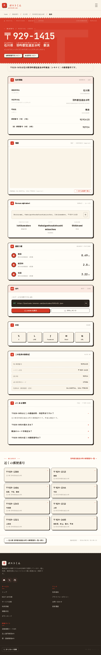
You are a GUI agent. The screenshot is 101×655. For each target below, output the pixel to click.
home (6, 14)
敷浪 (20, 254)
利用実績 (5, 606)
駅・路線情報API (8, 638)
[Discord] (4, 580)
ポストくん (95, 649)
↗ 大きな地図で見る (83, 191)
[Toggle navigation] (96, 5)
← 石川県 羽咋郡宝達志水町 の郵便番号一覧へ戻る (25, 540)
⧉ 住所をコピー (30, 55)
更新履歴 (55, 606)
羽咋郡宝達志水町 (38, 14)
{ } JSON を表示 (30, 311)
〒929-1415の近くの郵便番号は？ (26, 438)
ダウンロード (7, 616)
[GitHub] (15, 580)
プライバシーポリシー (60, 597)
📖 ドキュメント (70, 311)
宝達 (20, 273)
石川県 (25, 14)
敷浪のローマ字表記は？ (21, 431)
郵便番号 (15, 14)
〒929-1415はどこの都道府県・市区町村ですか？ (32, 413)
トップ (4, 592)
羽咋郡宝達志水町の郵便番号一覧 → (83, 458)
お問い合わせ (57, 602)
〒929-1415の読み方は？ (22, 425)
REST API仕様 (7, 597)
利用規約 (55, 592)
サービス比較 (7, 602)
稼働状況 (5, 611)
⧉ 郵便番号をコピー (13, 55)
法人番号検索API (8, 634)
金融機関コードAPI (9, 629)
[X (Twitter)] (9, 580)
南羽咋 (21, 263)
